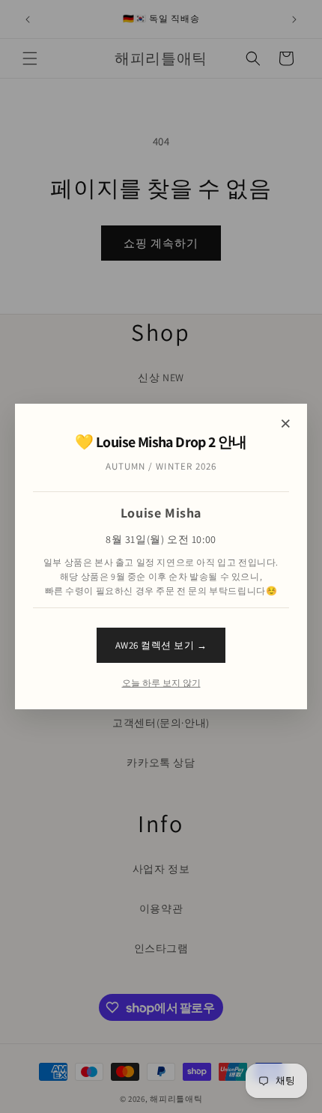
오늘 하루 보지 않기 (161, 683)
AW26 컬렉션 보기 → (161, 645)
